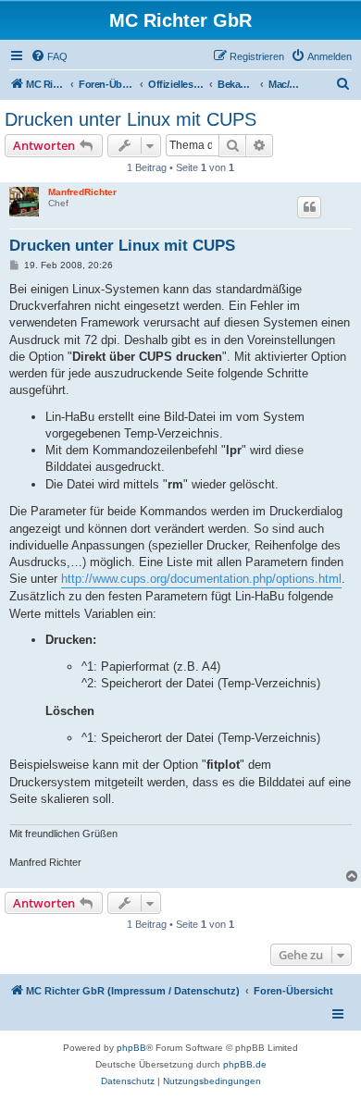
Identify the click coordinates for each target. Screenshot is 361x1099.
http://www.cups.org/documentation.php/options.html (201, 579)
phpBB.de (245, 1064)
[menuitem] (49, 56)
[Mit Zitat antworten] (309, 207)
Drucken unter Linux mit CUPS (130, 119)
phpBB (131, 1048)
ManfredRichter (82, 192)
